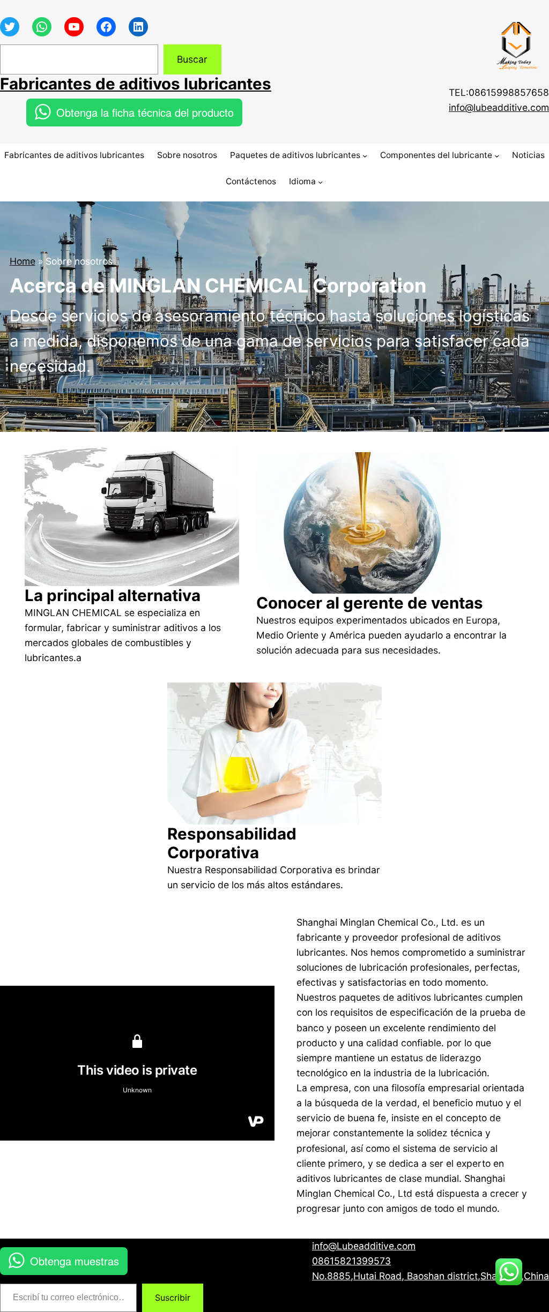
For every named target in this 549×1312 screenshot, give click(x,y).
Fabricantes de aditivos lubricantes (135, 83)
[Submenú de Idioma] (320, 181)
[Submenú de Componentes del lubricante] (496, 155)
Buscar (192, 59)
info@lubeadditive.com (499, 107)
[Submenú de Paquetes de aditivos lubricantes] (364, 155)
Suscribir (172, 1297)
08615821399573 (351, 1260)
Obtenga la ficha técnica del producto (145, 112)
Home (22, 261)
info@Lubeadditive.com (364, 1245)
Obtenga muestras (74, 1261)
